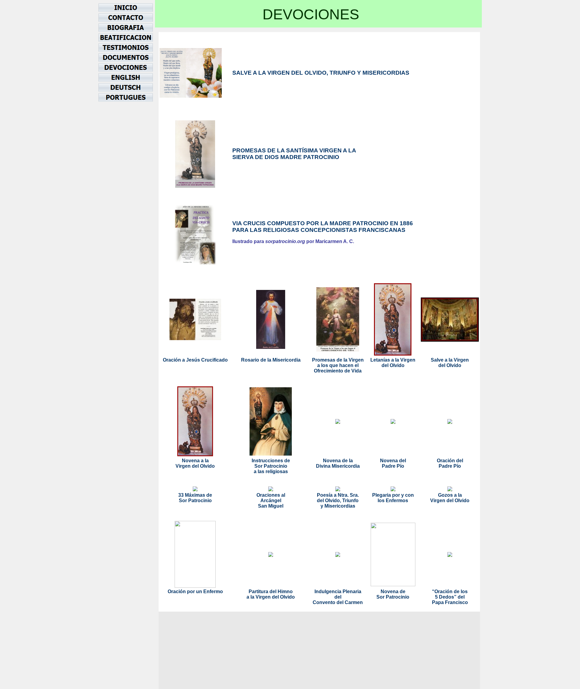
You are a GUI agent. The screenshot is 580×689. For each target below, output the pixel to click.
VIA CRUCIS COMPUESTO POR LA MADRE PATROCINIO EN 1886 (322, 223)
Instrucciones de (271, 460)
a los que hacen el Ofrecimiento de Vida (338, 368)
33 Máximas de (195, 495)
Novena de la (338, 460)
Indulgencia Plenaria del (337, 594)
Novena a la (195, 460)
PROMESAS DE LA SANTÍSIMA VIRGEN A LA (294, 150)
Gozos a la (450, 495)
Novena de (393, 591)
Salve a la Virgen (450, 359)
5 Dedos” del (450, 597)
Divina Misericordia (338, 466)
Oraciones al (270, 495)
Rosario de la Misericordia (271, 359)
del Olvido (393, 365)
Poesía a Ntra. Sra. (338, 495)
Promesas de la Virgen (338, 359)
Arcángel (270, 500)
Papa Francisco (450, 602)
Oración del (450, 460)
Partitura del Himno (271, 591)
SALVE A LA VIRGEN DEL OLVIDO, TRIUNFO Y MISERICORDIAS (320, 73)
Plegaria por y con (393, 495)
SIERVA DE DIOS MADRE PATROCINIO (285, 157)
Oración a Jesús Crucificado (195, 359)
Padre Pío (393, 466)
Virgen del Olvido (195, 466)
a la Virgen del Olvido (270, 597)
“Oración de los (450, 591)
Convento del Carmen (338, 602)
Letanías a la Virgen (392, 359)
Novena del (393, 460)
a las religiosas (271, 471)
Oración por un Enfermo (195, 591)
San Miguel (270, 506)
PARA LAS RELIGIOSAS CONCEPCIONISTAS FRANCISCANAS (318, 230)
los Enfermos (393, 500)
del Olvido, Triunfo (338, 500)
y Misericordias (338, 506)
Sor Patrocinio (270, 466)
